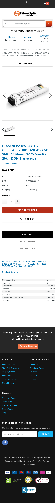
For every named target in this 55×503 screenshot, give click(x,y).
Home (4, 50)
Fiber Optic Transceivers (20, 50)
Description (27, 234)
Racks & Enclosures (10, 379)
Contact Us (34, 365)
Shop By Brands (8, 372)
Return (27, 37)
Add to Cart (29, 210)
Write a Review (11, 164)
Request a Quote (9, 398)
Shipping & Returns (27, 248)
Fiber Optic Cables (9, 365)
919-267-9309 (23, 336)
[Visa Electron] (14, 471)
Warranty (44, 36)
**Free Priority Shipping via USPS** (27, 31)
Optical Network (8, 383)
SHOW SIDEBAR (26, 64)
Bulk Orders (7, 402)
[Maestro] (28, 471)
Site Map (33, 379)
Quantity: (6, 196)
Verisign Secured (42, 480)
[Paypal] (48, 471)
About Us (33, 376)
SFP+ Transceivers (41, 50)
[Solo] (42, 471)
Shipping (11, 37)
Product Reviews (27, 241)
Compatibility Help (9, 405)
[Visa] (7, 471)
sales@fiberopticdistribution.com (26, 339)
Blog (4, 413)
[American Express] (35, 471)
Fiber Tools (6, 376)
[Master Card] (21, 471)
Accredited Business (29, 489)
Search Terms (7, 409)
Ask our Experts (28, 346)
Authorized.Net (28, 480)
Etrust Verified (13, 480)
